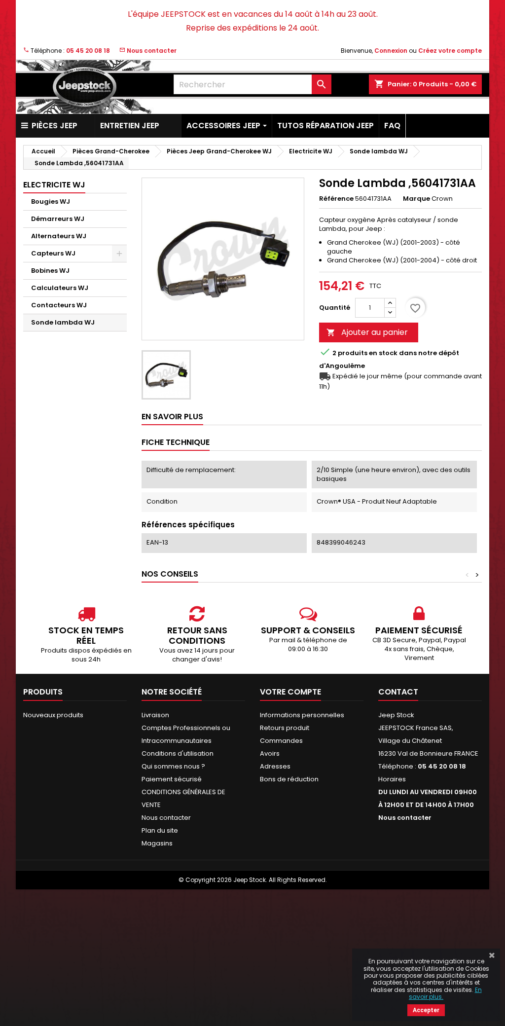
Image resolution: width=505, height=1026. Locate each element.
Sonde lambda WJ (63, 322)
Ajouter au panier (367, 332)
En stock (383, 353)
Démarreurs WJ (57, 218)
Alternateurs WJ (58, 236)
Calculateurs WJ (59, 288)
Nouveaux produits (53, 715)
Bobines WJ (50, 270)
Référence (336, 198)
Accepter (426, 1010)
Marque (416, 198)
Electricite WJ (54, 184)
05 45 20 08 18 (88, 50)
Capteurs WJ (53, 253)
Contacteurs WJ (59, 305)
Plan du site (160, 830)
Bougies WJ (50, 201)
